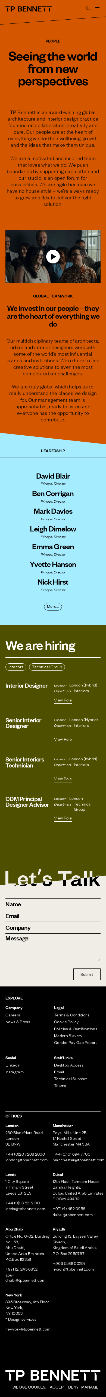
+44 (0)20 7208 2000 (25, 1154)
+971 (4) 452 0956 (69, 1208)
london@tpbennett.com (26, 1159)
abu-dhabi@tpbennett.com (25, 1277)
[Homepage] (28, 9)
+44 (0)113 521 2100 (22, 1202)
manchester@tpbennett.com (79, 1159)
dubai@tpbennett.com (73, 1214)
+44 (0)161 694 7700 (71, 1154)
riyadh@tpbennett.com (73, 1269)
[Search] (88, 8)
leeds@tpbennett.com (25, 1208)
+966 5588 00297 (69, 1263)
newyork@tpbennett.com (28, 1329)
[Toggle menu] (97, 8)
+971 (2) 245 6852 (21, 1269)
